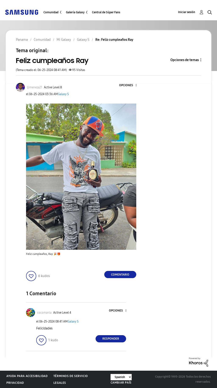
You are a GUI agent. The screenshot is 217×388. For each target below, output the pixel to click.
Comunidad (50, 12)
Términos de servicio (70, 376)
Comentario (120, 274)
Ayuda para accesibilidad (26, 376)
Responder (110, 338)
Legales (59, 383)
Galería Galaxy (75, 12)
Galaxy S (63, 94)
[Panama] (21, 12)
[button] (128, 85)
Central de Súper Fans (106, 12)
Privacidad (15, 383)
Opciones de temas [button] (184, 60)
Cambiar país (121, 382)
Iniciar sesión (186, 12)
